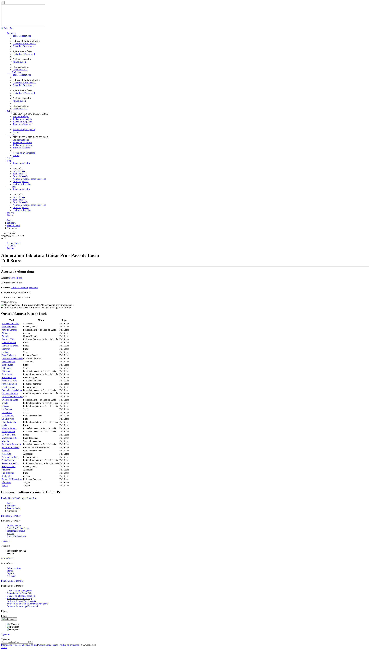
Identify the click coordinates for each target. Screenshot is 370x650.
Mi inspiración (8, 431)
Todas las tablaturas (21, 124)
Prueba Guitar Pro (9, 498)
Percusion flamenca (10, 447)
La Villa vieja (8, 419)
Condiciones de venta (48, 645)
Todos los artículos (21, 163)
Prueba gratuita (14, 525)
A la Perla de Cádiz (10, 323)
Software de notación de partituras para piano (27, 603)
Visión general (13, 243)
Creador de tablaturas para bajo (21, 596)
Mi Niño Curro (8, 434)
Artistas (10, 158)
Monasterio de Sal (10, 438)
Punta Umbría (8, 460)
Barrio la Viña (8, 339)
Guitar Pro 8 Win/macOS (24, 43)
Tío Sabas (6, 482)
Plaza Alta (6, 454)
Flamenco (33, 287)
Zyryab (5, 485)
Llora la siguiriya (9, 422)
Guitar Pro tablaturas (16, 536)
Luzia (4, 425)
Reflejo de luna (8, 466)
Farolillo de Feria (9, 380)
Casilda (5, 352)
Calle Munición (9, 342)
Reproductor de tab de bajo (19, 598)
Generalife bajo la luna (12, 390)
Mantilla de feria (9, 428)
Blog (9, 160)
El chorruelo (7, 365)
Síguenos (5, 634)
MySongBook (19, 62)
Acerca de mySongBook (24, 129)
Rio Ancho (7, 469)
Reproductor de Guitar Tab (19, 593)
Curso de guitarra (20, 181)
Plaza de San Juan (10, 457)
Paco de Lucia (15, 278)
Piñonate (6, 450)
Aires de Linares (9, 330)
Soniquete (6, 476)
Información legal (9, 645)
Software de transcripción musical (22, 606)
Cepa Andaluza (9, 355)
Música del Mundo (19, 287)
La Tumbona (7, 415)
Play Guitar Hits (20, 69)
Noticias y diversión (22, 184)
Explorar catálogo (21, 116)
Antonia (5, 336)
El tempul (6, 371)
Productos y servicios (11, 516)
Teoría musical (19, 173)
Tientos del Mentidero (12, 479)
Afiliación (11, 576)
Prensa (10, 570)
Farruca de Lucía (9, 384)
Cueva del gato (8, 361)
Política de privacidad (70, 645)
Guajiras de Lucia (10, 399)
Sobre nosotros (14, 568)
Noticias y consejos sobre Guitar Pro (29, 179)
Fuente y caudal (9, 387)
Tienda (10, 215)
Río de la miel (8, 473)
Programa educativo (16, 531)
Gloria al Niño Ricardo (12, 396)
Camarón (6, 349)
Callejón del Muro (10, 345)
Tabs (9, 111)
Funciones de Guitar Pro (12, 581)
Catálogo (11, 245)
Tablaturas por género (23, 121)
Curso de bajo (19, 171)
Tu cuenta (5, 541)
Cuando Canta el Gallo (12, 358)
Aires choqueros (9, 326)
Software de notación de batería (21, 601)
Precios (16, 132)
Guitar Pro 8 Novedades (18, 528)
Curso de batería (20, 176)
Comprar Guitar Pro (27, 498)
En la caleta (7, 374)
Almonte (6, 333)
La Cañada (7, 412)
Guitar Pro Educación (23, 46)
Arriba (4, 647)
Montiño (5, 441)
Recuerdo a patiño (10, 463)
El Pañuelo (7, 368)
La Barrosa (7, 409)
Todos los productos (22, 36)
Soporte (10, 212)
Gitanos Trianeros (10, 393)
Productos (11, 33)
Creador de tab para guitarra (19, 590)
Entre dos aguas (9, 377)
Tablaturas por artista (22, 119)
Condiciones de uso (28, 645)
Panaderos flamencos (11, 444)
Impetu (5, 403)
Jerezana (5, 406)
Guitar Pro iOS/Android (24, 54)
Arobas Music (7, 558)
